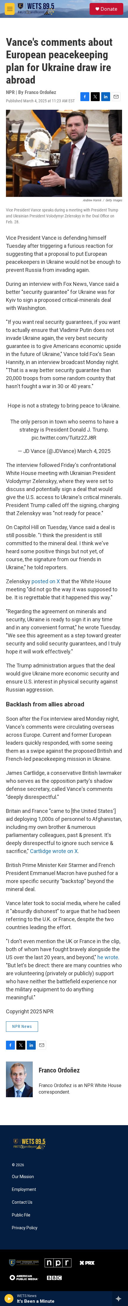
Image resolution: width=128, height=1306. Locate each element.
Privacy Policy (25, 1228)
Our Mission (23, 1177)
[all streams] (120, 1298)
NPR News (22, 1026)
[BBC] (54, 1277)
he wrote (107, 957)
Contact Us (22, 1202)
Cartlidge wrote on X (54, 851)
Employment (24, 1189)
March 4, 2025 (93, 451)
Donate (109, 9)
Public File (21, 1215)
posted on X (46, 581)
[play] (9, 1299)
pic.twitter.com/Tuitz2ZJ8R (64, 438)
